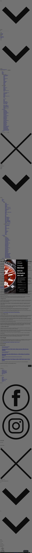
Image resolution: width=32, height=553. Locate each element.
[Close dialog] (26, 260)
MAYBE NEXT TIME (22, 291)
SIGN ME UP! (22, 289)
